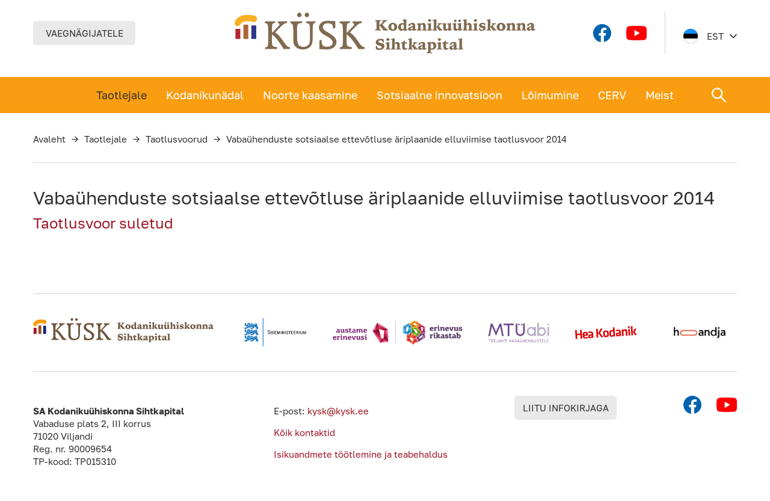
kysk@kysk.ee (338, 410)
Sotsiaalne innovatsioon (439, 95)
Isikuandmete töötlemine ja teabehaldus (361, 454)
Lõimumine (550, 95)
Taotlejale (121, 95)
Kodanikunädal (205, 95)
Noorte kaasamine (310, 95)
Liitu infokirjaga (566, 407)
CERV (612, 95)
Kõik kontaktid (304, 432)
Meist (659, 95)
